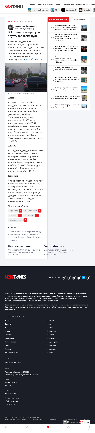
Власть (41, 4)
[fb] (69, 278)
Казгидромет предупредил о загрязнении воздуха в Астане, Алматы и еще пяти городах (66, 27)
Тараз (7, 345)
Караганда (52, 331)
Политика (32, 4)
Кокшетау (8, 335)
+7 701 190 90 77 (11, 404)
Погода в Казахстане (13, 363)
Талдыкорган (53, 342)
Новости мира (68, 4)
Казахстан (14, 232)
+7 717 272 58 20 (11, 382)
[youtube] (79, 278)
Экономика (49, 4)
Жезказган (52, 349)
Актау (7, 327)
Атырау (8, 331)
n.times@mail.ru (11, 393)
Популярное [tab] (79, 19)
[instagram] (74, 278)
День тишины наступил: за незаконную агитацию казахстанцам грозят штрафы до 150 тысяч (67, 59)
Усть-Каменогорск (12, 353)
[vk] (64, 278)
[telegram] (88, 278)
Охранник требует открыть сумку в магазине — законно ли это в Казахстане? (24, 252)
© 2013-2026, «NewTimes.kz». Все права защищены (22, 417)
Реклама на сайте (71, 419)
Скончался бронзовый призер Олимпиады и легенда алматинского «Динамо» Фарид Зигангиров (66, 37)
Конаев (50, 353)
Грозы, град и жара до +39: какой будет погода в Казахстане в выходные (67, 107)
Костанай (51, 335)
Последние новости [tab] (58, 19)
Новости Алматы (30, 234)
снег (30, 237)
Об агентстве (54, 419)
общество (14, 240)
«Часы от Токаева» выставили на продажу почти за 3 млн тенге (67, 98)
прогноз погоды (35, 232)
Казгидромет (15, 234)
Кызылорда (9, 338)
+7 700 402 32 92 (11, 386)
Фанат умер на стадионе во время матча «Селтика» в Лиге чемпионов (66, 70)
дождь (37, 237)
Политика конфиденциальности (15, 419)
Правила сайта (38, 419)
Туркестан (52, 345)
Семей (50, 324)
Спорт (58, 4)
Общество (80, 4)
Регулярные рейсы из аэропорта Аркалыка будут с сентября (67, 89)
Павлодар (51, 338)
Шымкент (8, 324)
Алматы (51, 320)
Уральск (8, 349)
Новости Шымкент (18, 237)
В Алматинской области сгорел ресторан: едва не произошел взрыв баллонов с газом (66, 48)
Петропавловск (11, 342)
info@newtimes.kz (12, 401)
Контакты (87, 419)
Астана (23, 232)
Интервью (90, 4)
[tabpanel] (69, 66)
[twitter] (83, 278)
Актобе (50, 327)
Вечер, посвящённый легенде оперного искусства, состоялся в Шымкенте (67, 80)
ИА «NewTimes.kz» (33, 59)
